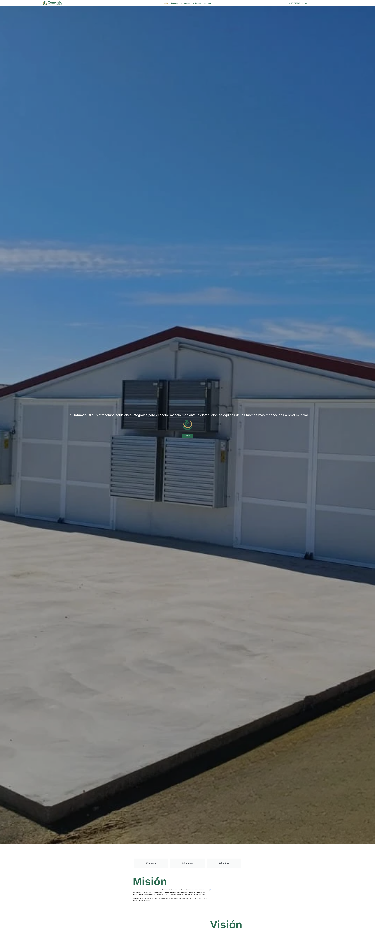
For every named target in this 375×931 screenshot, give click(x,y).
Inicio (166, 3)
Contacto (207, 3)
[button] (2, 425)
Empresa (174, 3)
